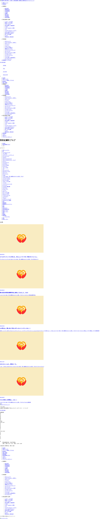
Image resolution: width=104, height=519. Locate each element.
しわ (3, 168)
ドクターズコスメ (6, 177)
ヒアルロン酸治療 (6, 186)
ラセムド (4, 197)
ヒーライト (4, 185)
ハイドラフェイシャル (7, 184)
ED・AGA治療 (8, 34)
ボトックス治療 (5, 192)
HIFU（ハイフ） (6, 150)
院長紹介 (4, 4)
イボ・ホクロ (8, 24)
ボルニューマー (5, 194)
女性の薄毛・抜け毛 (9, 33)
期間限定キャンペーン (7, 204)
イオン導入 (4, 153)
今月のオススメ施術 (6, 200)
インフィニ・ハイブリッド (8, 155)
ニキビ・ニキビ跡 (9, 21)
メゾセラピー (5, 196)
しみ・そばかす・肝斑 (9, 28)
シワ (6, 29)
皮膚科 (6, 13)
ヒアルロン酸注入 (9, 47)
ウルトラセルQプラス (7, 158)
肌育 (3, 212)
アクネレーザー (8, 53)
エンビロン (4, 163)
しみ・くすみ (5, 167)
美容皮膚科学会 (5, 209)
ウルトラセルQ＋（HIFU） (10, 42)
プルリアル (7, 216)
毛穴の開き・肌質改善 (9, 25)
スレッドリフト (5, 170)
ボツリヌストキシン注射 (10, 52)
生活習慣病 (7, 11)
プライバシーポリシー (7, 136)
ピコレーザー (8, 46)
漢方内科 (7, 14)
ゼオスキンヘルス (6, 171)
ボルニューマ (8, 41)
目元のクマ (4, 207)
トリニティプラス (6, 178)
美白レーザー (5, 210)
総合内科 (7, 8)
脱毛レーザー (5, 219)
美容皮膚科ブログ (6, 455)
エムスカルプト (5, 162)
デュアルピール (8, 58)
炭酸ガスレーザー (9, 48)
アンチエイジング (6, 152)
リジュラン (7, 56)
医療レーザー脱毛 (9, 22)
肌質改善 (4, 215)
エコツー (4, 161)
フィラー (4, 190)
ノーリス (7, 45)
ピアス (6, 35)
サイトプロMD (5, 165)
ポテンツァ (7, 43)
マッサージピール (9, 55)
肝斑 (3, 217)
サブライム (4, 166)
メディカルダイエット (9, 31)
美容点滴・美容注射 (9, 36)
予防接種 (7, 16)
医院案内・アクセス (6, 60)
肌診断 (3, 214)
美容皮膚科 (7, 17)
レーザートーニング (6, 199)
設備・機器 (4, 82)
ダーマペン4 (7, 51)
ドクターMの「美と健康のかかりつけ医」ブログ (12, 176)
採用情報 (4, 133)
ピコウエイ (4, 187)
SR (3, 151)
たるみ (6, 26)
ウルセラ (4, 157)
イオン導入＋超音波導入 (10, 57)
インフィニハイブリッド (10, 50)
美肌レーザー (5, 211)
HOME (3, 77)
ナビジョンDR (5, 180)
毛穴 (3, 205)
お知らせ (4, 135)
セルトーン (4, 172)
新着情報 (4, 202)
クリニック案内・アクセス (8, 80)
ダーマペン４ (5, 173)
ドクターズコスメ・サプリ (10, 30)
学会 (3, 201)
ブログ (3, 134)
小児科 (6, 12)
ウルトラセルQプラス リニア (9, 160)
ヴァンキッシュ (5, 156)
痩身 (3, 206)
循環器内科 (7, 9)
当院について (5, 2)
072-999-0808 (2, 62)
